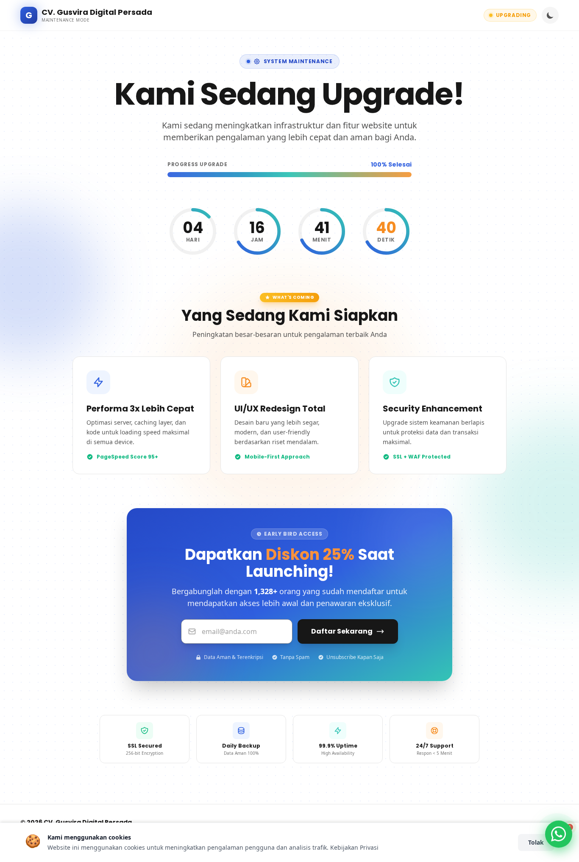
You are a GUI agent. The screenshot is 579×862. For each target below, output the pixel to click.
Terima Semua (482, 842)
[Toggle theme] (550, 15)
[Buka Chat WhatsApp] (558, 831)
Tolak (536, 842)
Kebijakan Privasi (354, 847)
